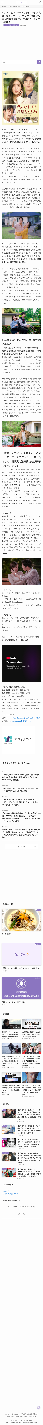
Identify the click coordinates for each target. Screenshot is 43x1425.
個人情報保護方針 (32, 1414)
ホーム (7, 1414)
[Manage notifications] (38, 1407)
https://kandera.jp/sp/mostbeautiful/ (26, 718)
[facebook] (19, 1214)
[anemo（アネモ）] (21, 2)
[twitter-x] (23, 1214)
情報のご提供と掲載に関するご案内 (17, 1417)
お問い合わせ (32, 1417)
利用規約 (23, 1414)
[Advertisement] (21, 43)
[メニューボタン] (2, 2)
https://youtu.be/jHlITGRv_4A (19, 721)
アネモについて (15, 1414)
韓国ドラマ (15, 25)
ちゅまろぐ (7, 1191)
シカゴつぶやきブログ (10, 1194)
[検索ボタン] (40, 2)
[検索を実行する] (39, 62)
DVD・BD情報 (7, 25)
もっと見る (21, 846)
